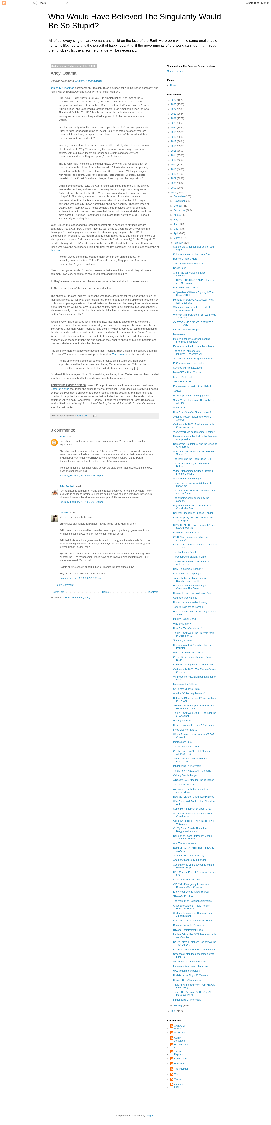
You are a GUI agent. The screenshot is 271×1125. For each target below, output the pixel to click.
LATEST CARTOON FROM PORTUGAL (194, 949)
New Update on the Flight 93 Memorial (194, 725)
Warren (178, 1079)
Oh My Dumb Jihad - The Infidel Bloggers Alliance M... (190, 830)
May (176, 229)
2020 (174, 127)
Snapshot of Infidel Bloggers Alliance (193, 358)
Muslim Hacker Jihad (184, 619)
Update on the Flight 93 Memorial (191, 975)
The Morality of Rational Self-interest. (193, 901)
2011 (174, 169)
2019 (174, 132)
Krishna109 (180, 1058)
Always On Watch (180, 1027)
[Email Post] (95, 416)
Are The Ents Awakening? (187, 478)
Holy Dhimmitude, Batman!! (188, 569)
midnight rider (179, 1085)
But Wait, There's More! (185, 258)
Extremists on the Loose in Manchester (194, 346)
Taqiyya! (177, 391)
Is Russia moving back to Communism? (194, 664)
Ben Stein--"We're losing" (186, 287)
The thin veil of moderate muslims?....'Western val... (188, 352)
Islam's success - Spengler (187, 573)
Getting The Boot (182, 720)
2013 (174, 160)
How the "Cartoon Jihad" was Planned (193, 796)
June (177, 224)
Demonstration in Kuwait (186, 532)
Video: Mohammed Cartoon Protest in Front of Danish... (193, 472)
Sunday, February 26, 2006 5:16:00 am (80, 578)
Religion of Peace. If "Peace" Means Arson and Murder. (192, 837)
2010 (174, 174)
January (178, 1005)
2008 (174, 183)
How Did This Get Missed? (187, 628)
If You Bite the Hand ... (185, 729)
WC (176, 1074)
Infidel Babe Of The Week (187, 766)
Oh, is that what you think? (187, 689)
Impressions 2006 (182, 742)
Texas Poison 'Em (182, 381)
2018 (174, 137)
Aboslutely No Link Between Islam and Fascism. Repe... (194, 866)
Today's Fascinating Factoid (188, 607)
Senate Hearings (176, 71)
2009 (174, 178)
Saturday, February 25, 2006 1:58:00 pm (81, 475)
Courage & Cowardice (185, 597)
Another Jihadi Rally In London (190, 860)
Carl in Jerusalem (179, 1039)
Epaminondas (181, 1046)
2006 (174, 192)
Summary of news (182, 640)
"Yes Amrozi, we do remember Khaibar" (194, 432)
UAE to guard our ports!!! (186, 970)
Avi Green (179, 1032)
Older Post (152, 592)
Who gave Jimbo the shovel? (188, 652)
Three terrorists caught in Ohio (189, 556)
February (179, 242)
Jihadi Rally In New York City (188, 855)
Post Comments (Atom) (77, 597)
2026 (174, 100)
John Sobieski (67, 486)
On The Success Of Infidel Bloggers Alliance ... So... (192, 752)
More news (179, 334)
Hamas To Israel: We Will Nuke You (192, 593)
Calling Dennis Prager (185, 775)
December (179, 196)
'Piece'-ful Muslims (183, 896)
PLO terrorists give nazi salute (189, 363)
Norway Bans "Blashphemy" (188, 980)
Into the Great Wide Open (186, 329)
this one (55, 250)
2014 (174, 155)
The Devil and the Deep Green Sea (192, 459)
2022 (174, 118)
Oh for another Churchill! (186, 879)
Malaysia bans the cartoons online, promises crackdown (192, 340)
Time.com (118, 354)
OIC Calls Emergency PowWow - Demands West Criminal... (191, 886)
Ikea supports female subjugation (191, 395)
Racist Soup (179, 268)
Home (105, 592)
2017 (174, 141)
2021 (174, 123)
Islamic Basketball (183, 377)
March (177, 238)
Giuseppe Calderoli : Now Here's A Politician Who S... (191, 907)
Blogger (150, 1115)
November (179, 201)
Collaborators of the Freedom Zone (192, 254)
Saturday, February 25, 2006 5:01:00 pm (81, 502)
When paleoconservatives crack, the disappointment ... (192, 308)
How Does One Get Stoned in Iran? (192, 412)
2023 (174, 113)
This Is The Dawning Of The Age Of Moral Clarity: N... (192, 993)
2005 (174, 1011)
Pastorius (179, 1063)
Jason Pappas (178, 1053)
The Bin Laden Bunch (185, 552)
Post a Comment (64, 585)
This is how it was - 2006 (186, 746)
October (178, 205)
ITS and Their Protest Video (188, 930)
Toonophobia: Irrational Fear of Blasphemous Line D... (189, 579)
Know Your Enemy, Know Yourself (191, 891)
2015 (174, 150)
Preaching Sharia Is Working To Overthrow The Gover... (190, 587)
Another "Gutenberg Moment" (189, 693)
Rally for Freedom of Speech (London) (193, 513)
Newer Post (58, 592)
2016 (174, 146)
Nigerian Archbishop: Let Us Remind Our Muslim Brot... (192, 507)
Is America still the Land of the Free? (192, 920)
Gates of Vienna (60, 388)
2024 (174, 109)
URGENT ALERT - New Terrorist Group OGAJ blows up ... (194, 526)
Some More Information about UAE (192, 808)
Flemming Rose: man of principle (191, 966)
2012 (174, 164)
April (176, 233)
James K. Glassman (62, 87)
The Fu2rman (181, 1068)
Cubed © (64, 512)
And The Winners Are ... (185, 843)
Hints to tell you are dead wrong (190, 602)
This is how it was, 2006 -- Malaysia (192, 770)
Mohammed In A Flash (185, 684)
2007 (174, 187)
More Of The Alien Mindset (187, 372)
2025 (174, 104)
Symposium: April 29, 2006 (187, 367)
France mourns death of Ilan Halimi (192, 386)
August (178, 215)
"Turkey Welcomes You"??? (188, 263)
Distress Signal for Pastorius (188, 925)
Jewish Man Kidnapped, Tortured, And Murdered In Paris (193, 707)
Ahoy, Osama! (180, 407)
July (176, 219)
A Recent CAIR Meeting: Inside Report (193, 780)
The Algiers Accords (183, 784)
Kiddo (63, 436)
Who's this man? (182, 623)
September (180, 210)
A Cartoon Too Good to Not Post (190, 961)
